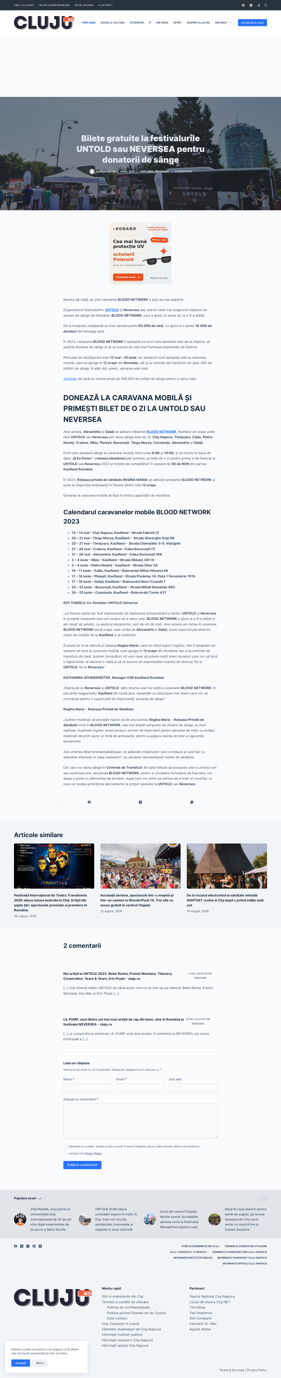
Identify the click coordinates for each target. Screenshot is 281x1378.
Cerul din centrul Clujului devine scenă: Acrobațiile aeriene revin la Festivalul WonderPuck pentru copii (179, 1219)
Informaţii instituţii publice (193, 1257)
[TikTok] (259, 5)
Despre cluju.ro (198, 22)
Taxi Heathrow (200, 1313)
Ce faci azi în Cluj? (252, 22)
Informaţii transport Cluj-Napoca (242, 1257)
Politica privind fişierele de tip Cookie (136, 1313)
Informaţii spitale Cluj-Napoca (245, 1263)
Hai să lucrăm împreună (54, 5)
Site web (175, 1079)
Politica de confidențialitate (128, 1307)
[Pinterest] (34, 1246)
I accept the (85, 1153)
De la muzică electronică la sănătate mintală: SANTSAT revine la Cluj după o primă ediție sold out (225, 900)
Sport (177, 22)
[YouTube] (40, 1246)
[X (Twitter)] (140, 802)
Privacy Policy (93, 1153)
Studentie (137, 22)
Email (121, 1079)
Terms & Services (231, 1370)
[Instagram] (251, 5)
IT (150, 22)
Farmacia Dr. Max (203, 1324)
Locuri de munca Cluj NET (209, 1302)
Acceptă (20, 1363)
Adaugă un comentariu (80, 1099)
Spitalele (70, 379)
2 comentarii (183, 171)
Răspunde (200, 977)
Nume (68, 1079)
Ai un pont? (105, 5)
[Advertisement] (140, 66)
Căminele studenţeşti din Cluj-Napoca (239, 1251)
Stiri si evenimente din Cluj (200, 1246)
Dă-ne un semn (84, 5)
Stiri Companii (200, 1318)
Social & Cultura (113, 22)
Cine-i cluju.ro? (24, 5)
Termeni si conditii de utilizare (245, 1246)
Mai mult (221, 22)
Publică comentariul (82, 1165)
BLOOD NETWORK (161, 432)
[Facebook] (243, 5)
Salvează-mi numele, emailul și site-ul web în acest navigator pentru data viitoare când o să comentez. (134, 1146)
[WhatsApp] (192, 802)
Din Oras (162, 22)
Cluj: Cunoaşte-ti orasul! (188, 1251)
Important (162, 171)
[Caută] (265, 5)
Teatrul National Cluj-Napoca (212, 1296)
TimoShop (197, 1307)
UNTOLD (112, 310)
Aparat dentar (200, 1329)
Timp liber (88, 22)
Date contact (117, 1318)
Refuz (40, 1363)
